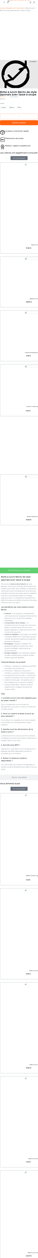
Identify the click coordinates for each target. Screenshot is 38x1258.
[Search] (4, 2)
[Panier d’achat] (34, 2)
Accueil (2, 8)
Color (2, 103)
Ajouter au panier (19, 123)
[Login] (30, 2)
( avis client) (14, 97)
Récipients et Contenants (15, 8)
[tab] (19, 570)
